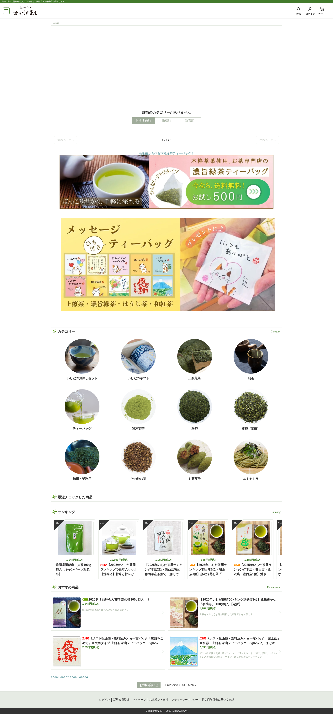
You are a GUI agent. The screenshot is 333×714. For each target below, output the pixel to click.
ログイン (104, 699)
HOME (55, 23)
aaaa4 (83, 677)
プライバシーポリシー (185, 699)
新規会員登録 (121, 699)
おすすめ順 (143, 120)
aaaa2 (64, 677)
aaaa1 (55, 677)
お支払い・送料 (158, 699)
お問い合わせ (149, 685)
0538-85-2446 (188, 685)
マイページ (139, 699)
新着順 (189, 120)
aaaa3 (74, 677)
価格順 (166, 120)
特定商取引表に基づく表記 (218, 699)
